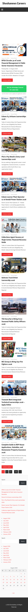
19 (10, 582)
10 (3, 579)
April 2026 (6, 527)
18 (7, 582)
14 (17, 579)
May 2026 (6, 525)
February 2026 (7, 532)
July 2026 (6, 520)
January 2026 (7, 534)
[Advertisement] (14, 27)
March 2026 (6, 529)
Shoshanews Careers (14, 3)
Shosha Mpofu (14, 58)
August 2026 (6, 518)
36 (16, 472)
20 (14, 582)
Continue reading (7, 80)
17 (3, 582)
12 (10, 579)
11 (7, 579)
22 (21, 582)
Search (3, 479)
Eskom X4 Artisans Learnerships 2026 (12, 497)
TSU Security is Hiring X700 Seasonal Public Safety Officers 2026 (13, 321)
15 (21, 579)
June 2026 (6, 523)
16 (24, 579)
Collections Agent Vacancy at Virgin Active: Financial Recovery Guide (14, 239)
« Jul (13, 593)
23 (24, 582)
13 (14, 579)
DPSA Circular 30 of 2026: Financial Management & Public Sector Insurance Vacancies (13, 63)
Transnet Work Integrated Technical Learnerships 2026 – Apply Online (13, 402)
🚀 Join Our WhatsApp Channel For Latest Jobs (14, 89)
